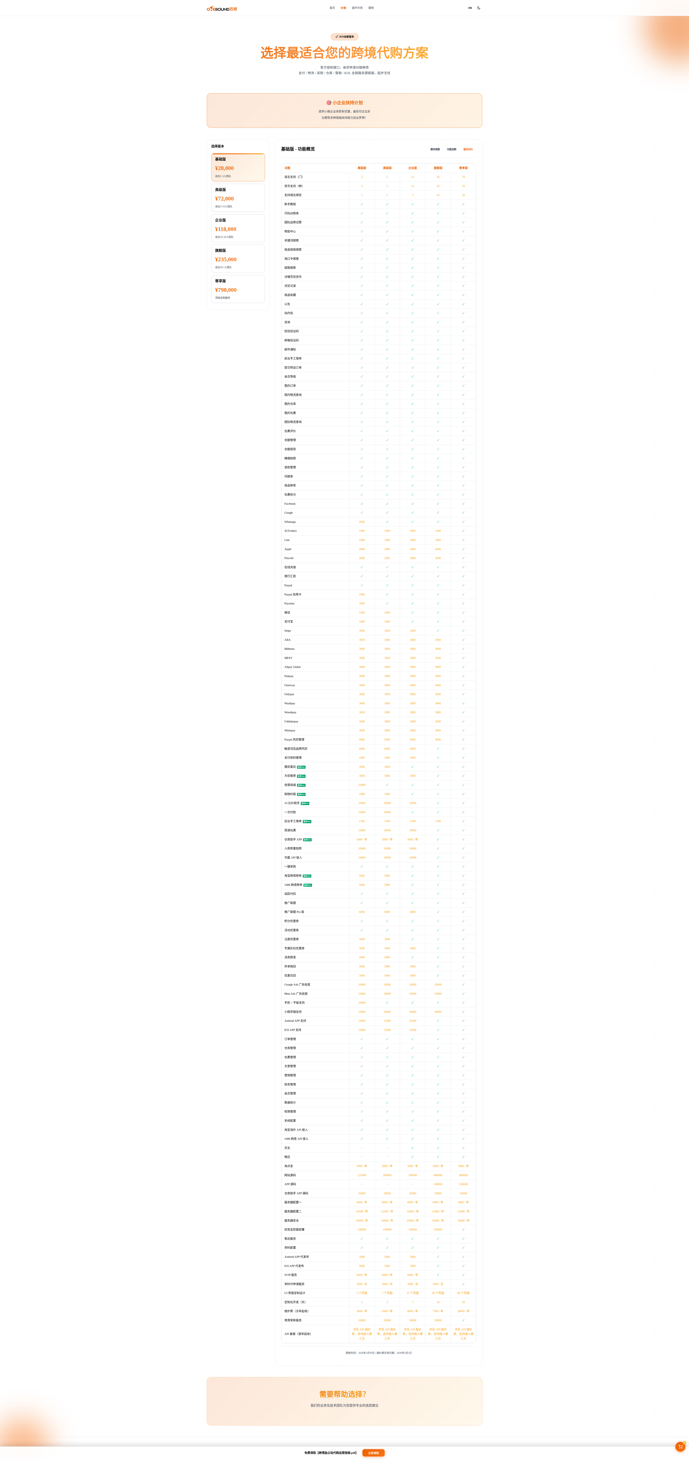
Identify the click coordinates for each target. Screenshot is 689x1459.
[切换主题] (478, 7)
